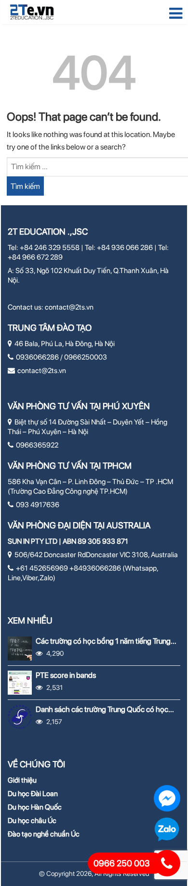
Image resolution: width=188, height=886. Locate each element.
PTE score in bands (66, 675)
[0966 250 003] (167, 863)
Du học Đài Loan (33, 793)
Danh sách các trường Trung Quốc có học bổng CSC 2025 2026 (102, 709)
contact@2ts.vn (69, 307)
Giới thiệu (22, 780)
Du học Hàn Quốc (35, 807)
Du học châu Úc (32, 820)
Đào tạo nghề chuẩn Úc (44, 834)
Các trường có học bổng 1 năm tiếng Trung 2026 (103, 641)
